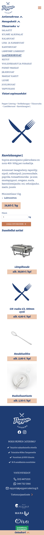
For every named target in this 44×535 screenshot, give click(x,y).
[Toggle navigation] (40, 8)
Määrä (4, 213)
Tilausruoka (36, 104)
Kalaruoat (8, 38)
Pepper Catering (9, 104)
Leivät (5, 80)
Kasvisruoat (9, 47)
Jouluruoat (8, 84)
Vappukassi (8, 88)
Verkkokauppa (23, 104)
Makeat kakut (10, 76)
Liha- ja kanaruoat (13, 43)
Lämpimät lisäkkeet (13, 51)
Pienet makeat (10, 68)
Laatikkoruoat (12, 55)
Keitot (5, 59)
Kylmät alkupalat (12, 34)
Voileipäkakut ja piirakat (17, 63)
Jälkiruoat (8, 72)
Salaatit (7, 30)
